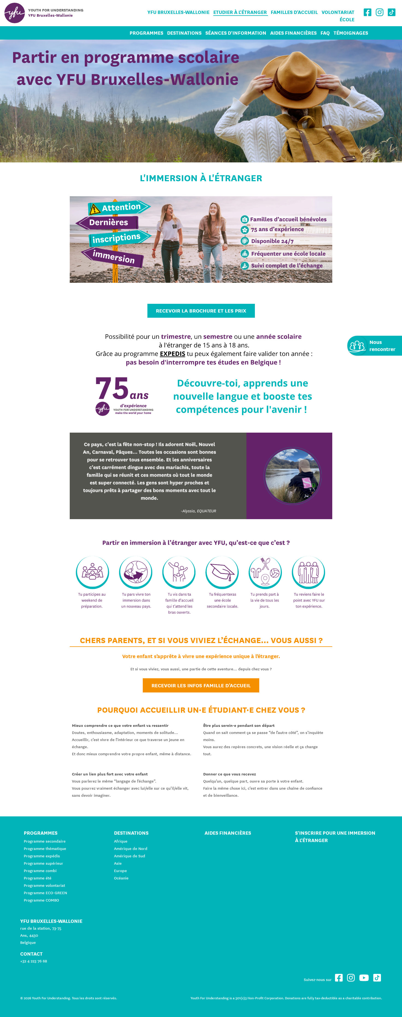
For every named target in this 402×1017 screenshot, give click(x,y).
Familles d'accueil (294, 12)
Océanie (121, 878)
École (347, 19)
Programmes (146, 33)
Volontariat (338, 12)
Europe (120, 870)
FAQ (325, 33)
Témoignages (351, 33)
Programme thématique (45, 848)
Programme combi (40, 870)
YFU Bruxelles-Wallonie (178, 12)
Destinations (184, 33)
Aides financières (293, 33)
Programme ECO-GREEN (45, 892)
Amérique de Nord (130, 848)
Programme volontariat (44, 885)
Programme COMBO (41, 900)
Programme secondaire (45, 841)
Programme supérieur (43, 863)
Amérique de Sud (129, 856)
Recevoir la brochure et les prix (201, 310)
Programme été (37, 878)
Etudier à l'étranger (240, 12)
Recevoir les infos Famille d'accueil (201, 685)
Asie (118, 863)
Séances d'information (235, 33)
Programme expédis (42, 856)
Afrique (120, 841)
